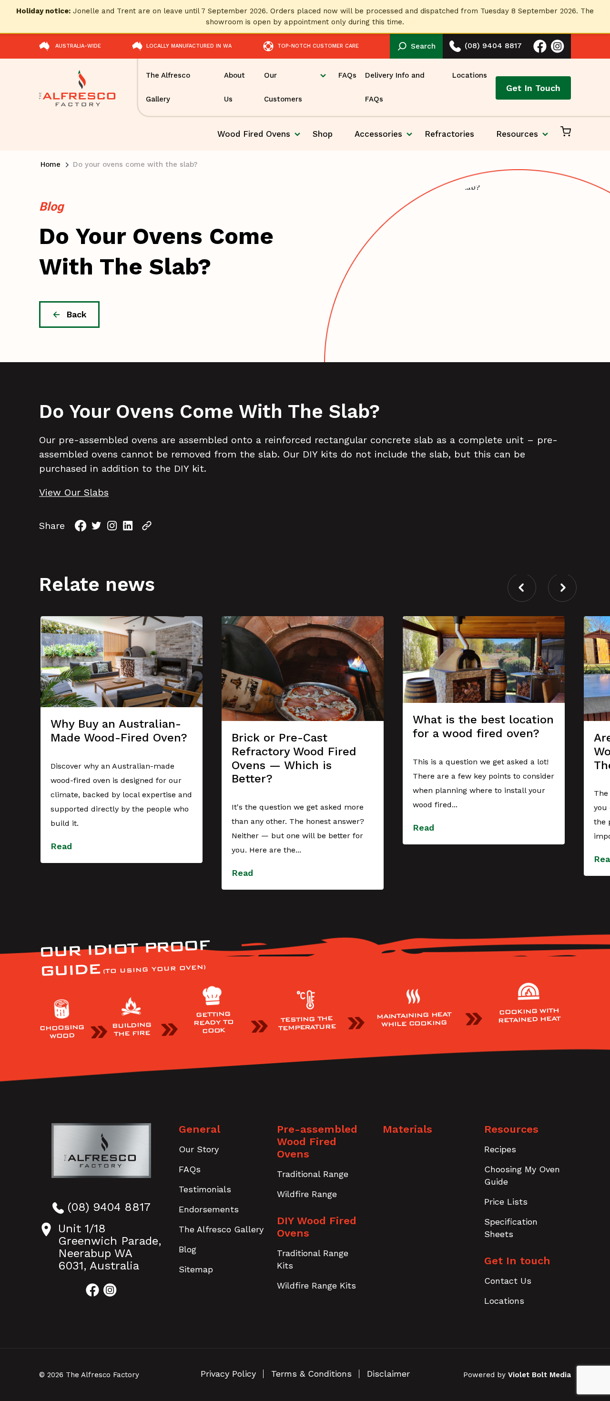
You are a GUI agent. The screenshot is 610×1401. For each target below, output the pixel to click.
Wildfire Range (307, 1194)
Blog (187, 1249)
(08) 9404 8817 (493, 45)
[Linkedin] (128, 526)
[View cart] (565, 134)
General (199, 1129)
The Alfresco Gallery (168, 87)
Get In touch (517, 1261)
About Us (234, 87)
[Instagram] (112, 526)
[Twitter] (96, 526)
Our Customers (283, 87)
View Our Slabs (74, 492)
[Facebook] (81, 526)
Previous (522, 587)
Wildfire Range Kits (316, 1285)
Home (51, 164)
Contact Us (507, 1281)
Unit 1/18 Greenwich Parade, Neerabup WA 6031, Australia (109, 1247)
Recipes (500, 1149)
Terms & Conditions (311, 1374)
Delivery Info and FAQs (395, 87)
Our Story (199, 1149)
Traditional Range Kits (312, 1259)
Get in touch (533, 88)
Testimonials (205, 1189)
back (76, 314)
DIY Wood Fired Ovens (316, 1227)
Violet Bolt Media (539, 1375)
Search (423, 46)
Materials (407, 1129)
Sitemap (196, 1269)
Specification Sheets (511, 1228)
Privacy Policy (228, 1374)
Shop (323, 134)
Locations (469, 75)
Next (562, 587)
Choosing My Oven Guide (522, 1175)
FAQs (347, 75)
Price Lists (506, 1202)
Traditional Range (312, 1174)
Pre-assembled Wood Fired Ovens (317, 1141)
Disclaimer (388, 1374)
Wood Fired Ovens (253, 140)
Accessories (378, 134)
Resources (517, 134)
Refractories (449, 134)
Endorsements (209, 1209)
